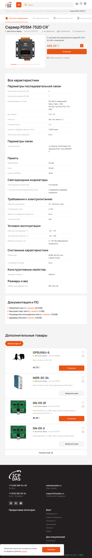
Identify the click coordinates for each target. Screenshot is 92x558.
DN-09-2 (39, 428)
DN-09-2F (39, 403)
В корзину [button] (67, 51)
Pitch (81, 555)
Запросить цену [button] (71, 393)
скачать (30, 308)
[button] (18, 4)
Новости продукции (54, 517)
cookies (24, 551)
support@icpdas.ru (55, 493)
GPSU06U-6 (41, 352)
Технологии (50, 521)
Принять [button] (51, 549)
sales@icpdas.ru (53, 485)
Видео (48, 531)
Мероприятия (51, 514)
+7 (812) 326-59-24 (17, 493)
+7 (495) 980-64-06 (18, 485)
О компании (50, 540)
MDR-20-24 (41, 378)
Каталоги (50, 528)
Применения (51, 524)
